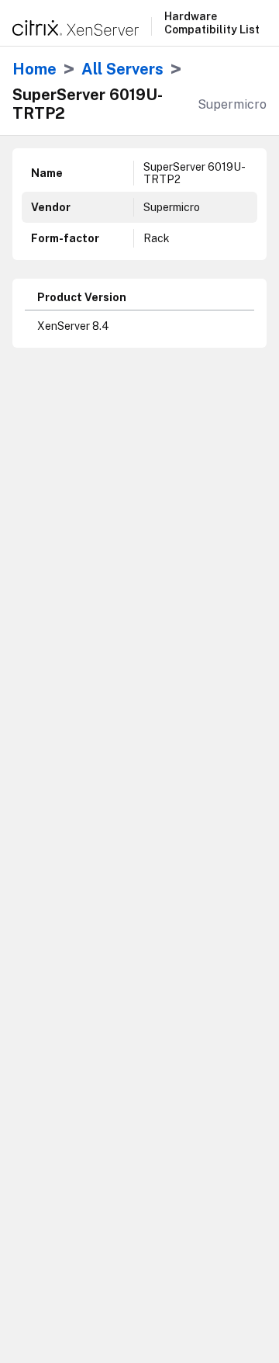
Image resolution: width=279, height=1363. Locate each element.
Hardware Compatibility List (212, 23)
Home (34, 69)
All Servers (122, 69)
